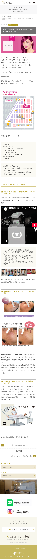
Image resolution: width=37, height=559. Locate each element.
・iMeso (6, 158)
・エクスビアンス (9, 168)
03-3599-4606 (20, 537)
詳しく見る (18, 487)
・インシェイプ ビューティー (12, 154)
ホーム (3, 16)
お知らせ (9, 16)
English (23, 548)
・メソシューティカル (10, 172)
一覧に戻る (18, 451)
